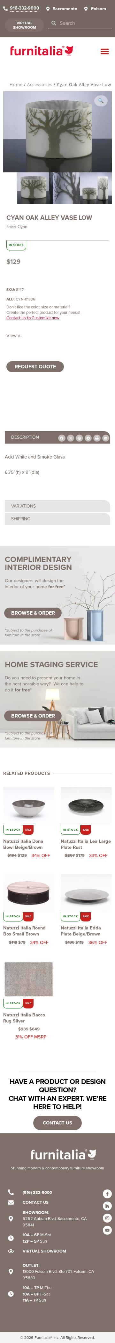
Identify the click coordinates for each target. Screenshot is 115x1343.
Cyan (22, 226)
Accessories (39, 84)
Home (16, 84)
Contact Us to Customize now (32, 318)
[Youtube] (107, 1230)
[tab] (57, 506)
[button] (104, 51)
